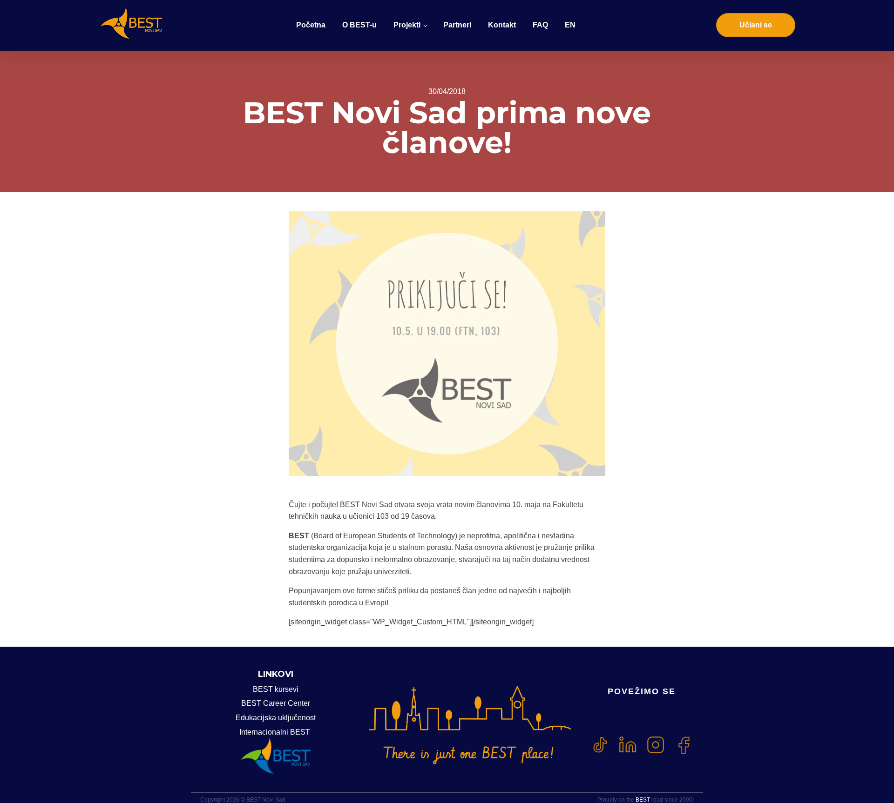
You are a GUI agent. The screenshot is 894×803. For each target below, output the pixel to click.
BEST (643, 799)
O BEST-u (359, 25)
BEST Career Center (275, 703)
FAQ (540, 25)
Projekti (406, 25)
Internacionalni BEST (275, 732)
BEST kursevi (275, 689)
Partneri (457, 25)
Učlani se (755, 25)
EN (570, 25)
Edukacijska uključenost (276, 718)
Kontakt (502, 25)
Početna (310, 25)
